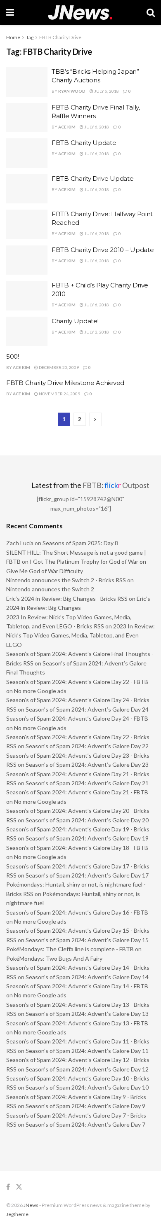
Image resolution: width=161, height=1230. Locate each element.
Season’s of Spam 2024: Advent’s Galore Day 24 (87, 709)
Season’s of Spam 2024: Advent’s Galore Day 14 (87, 976)
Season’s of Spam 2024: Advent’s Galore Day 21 (87, 783)
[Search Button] (151, 12)
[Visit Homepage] (80, 12)
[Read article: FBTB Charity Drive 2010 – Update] (26, 260)
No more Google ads (40, 690)
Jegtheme (17, 1214)
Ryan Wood (71, 91)
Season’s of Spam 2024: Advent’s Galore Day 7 (85, 1124)
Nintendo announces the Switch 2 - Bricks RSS (66, 579)
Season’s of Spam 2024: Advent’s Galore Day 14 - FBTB (77, 986)
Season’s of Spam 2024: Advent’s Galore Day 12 (87, 1069)
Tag (29, 37)
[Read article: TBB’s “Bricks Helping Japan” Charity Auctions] (26, 82)
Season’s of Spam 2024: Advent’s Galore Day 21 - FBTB (77, 792)
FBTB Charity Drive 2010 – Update (103, 250)
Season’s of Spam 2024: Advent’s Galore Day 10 (87, 1087)
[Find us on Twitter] (19, 1187)
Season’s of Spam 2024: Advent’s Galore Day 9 (85, 1105)
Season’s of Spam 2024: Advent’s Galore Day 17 (87, 875)
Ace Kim (67, 126)
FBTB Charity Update (84, 143)
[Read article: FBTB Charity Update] (26, 153)
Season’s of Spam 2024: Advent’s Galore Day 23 (87, 764)
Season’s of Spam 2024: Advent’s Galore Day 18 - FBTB (77, 847)
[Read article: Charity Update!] (26, 331)
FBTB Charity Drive (60, 37)
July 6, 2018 (106, 91)
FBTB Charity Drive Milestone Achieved (65, 383)
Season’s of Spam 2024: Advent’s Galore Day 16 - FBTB (77, 912)
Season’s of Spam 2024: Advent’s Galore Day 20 (87, 820)
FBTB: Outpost (116, 485)
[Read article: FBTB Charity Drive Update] (26, 189)
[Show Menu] (10, 12)
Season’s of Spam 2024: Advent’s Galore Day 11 (87, 1050)
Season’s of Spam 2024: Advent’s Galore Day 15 (87, 939)
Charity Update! (75, 321)
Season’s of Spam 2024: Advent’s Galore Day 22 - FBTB (77, 681)
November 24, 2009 (59, 393)
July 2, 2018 (96, 331)
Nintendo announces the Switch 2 (50, 589)
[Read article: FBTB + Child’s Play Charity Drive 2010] (26, 295)
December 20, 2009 (58, 367)
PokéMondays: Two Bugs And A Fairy (54, 958)
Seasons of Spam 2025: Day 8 (80, 542)
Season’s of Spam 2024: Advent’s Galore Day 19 (87, 838)
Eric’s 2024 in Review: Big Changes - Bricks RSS (67, 598)
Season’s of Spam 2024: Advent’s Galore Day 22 (87, 745)
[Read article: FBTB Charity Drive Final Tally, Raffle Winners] (26, 118)
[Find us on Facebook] (8, 1187)
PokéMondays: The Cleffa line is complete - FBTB (70, 948)
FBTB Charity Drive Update (93, 178)
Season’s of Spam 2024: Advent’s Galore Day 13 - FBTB (77, 1023)
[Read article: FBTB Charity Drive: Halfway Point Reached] (26, 224)
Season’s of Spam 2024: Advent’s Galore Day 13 (87, 1013)
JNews (31, 1205)
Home (13, 37)
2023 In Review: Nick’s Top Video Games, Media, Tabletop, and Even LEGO (80, 635)
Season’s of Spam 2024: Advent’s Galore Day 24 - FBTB (77, 718)
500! (12, 356)
